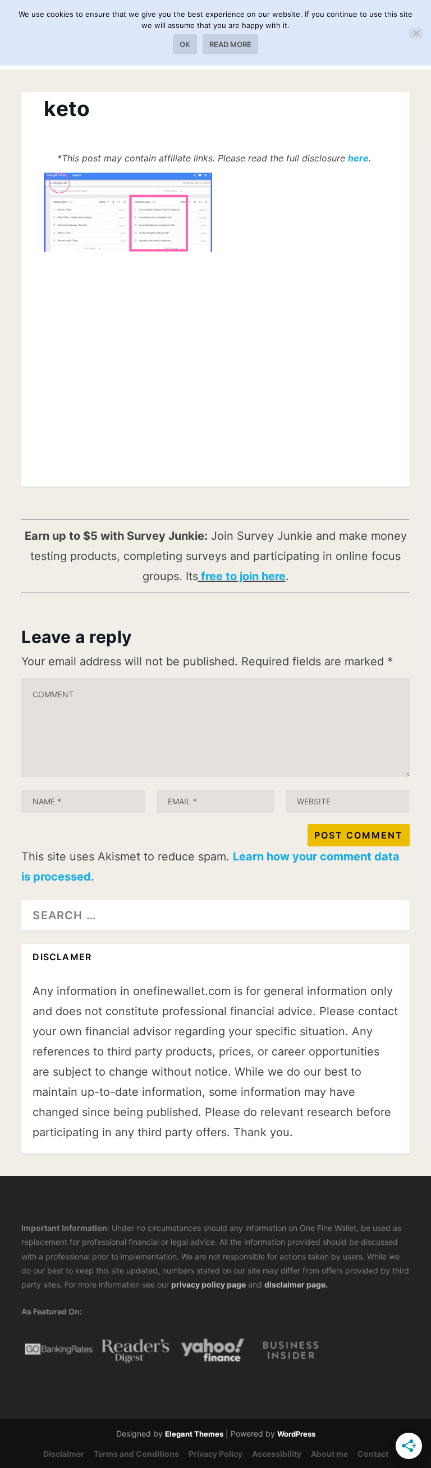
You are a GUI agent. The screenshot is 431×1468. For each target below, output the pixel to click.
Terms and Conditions (136, 1453)
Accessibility (276, 1453)
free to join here (242, 576)
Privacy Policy (215, 1453)
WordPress (296, 1433)
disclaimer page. (296, 1284)
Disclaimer (63, 1453)
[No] (416, 33)
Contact (372, 1453)
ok (185, 44)
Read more (230, 44)
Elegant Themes (194, 1433)
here (358, 158)
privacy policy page (208, 1284)
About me (329, 1453)
